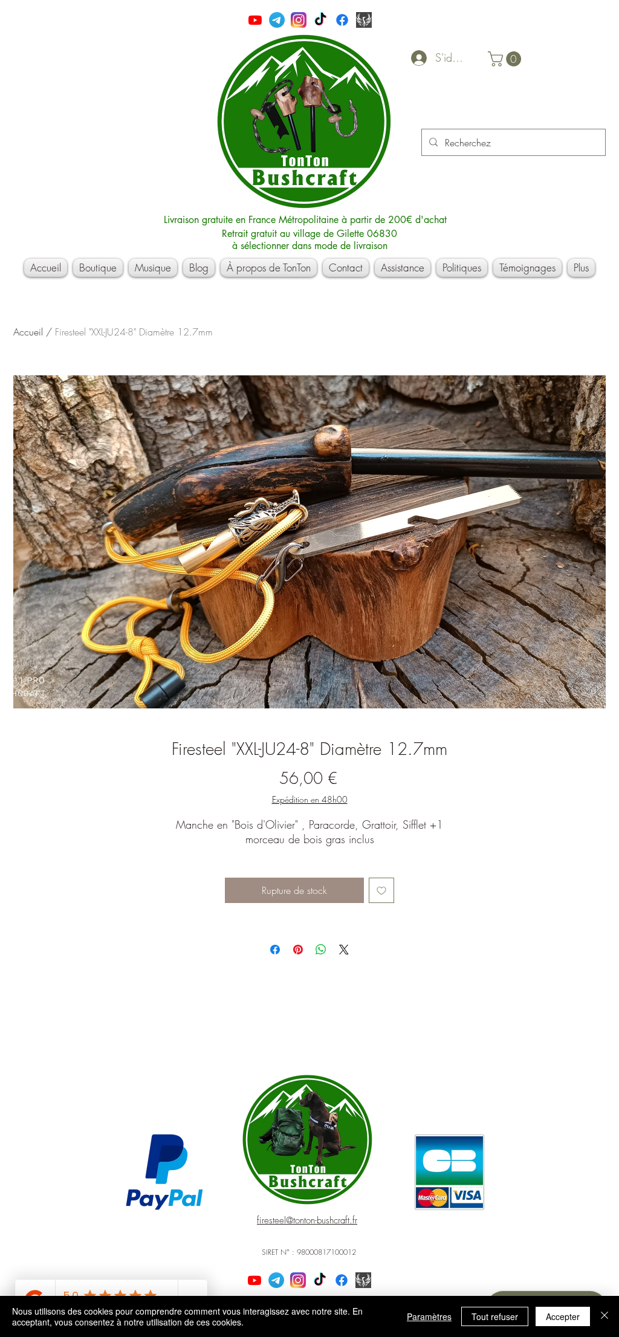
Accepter (563, 1316)
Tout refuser (495, 1316)
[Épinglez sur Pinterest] (298, 949)
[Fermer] (604, 1316)
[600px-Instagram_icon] (298, 20)
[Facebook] (342, 20)
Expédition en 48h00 (310, 799)
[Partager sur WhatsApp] (321, 949)
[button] (506, 58)
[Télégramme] (277, 20)
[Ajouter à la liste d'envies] (381, 890)
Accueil (28, 331)
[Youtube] (255, 20)
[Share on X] (344, 949)
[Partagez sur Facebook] (275, 949)
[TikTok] (320, 20)
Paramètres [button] (429, 1316)
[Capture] (364, 20)
